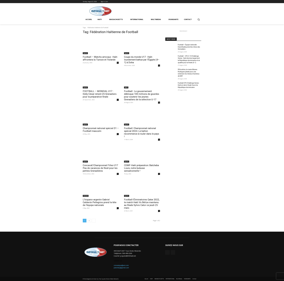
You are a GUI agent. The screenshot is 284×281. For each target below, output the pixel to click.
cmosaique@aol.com (121, 265)
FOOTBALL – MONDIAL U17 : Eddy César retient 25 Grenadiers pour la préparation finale (99, 94)
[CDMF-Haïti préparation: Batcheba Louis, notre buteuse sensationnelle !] (142, 154)
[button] (198, 19)
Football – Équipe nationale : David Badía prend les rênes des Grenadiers (189, 47)
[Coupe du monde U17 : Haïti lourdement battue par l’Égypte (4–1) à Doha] (142, 45)
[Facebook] (197, 1)
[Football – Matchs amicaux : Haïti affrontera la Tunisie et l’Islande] (101, 45)
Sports (85, 53)
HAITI (126, 87)
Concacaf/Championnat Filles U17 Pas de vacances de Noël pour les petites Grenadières (100, 168)
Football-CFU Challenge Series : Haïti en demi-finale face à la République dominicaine (188, 85)
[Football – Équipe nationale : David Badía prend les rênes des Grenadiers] (170, 47)
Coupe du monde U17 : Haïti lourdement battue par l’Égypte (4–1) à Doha (141, 60)
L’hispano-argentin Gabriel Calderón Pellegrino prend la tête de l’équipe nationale (99, 202)
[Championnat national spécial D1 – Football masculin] (101, 116)
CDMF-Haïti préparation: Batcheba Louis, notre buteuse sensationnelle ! (141, 168)
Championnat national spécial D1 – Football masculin (101, 129)
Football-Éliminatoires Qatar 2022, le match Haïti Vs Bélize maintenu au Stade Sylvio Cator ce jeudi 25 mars (142, 203)
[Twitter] (200, 1)
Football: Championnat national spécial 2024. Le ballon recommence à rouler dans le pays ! (141, 132)
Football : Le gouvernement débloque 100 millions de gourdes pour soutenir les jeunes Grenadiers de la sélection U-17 (141, 95)
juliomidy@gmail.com (121, 268)
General (85, 196)
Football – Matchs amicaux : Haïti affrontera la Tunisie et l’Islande (100, 58)
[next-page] (94, 220)
